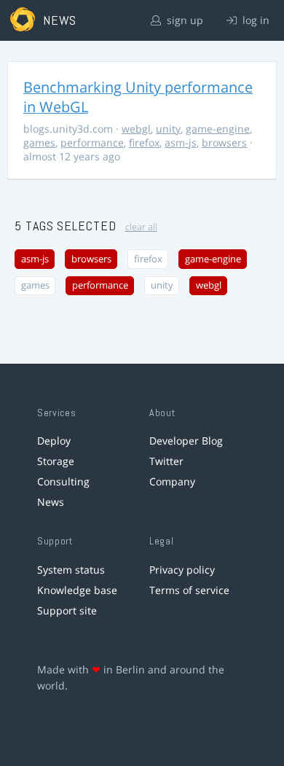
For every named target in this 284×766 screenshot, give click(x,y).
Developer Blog (186, 441)
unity (168, 129)
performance (92, 142)
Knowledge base (77, 590)
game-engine (218, 129)
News (50, 502)
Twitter (166, 461)
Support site (67, 610)
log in (254, 20)
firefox (144, 142)
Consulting (63, 481)
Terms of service (189, 590)
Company (172, 481)
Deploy (54, 441)
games (39, 142)
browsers (224, 142)
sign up (183, 20)
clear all (141, 227)
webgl (136, 129)
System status (71, 570)
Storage (55, 461)
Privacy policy (182, 570)
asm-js (181, 142)
